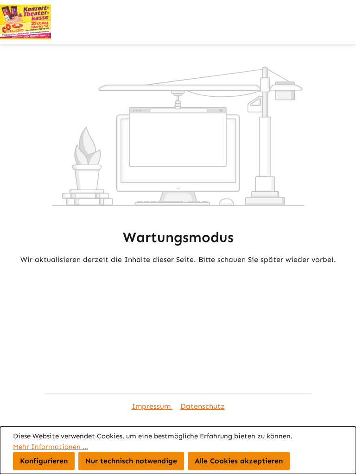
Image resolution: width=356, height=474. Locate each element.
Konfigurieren (44, 460)
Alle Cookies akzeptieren (239, 460)
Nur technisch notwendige (131, 460)
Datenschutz (202, 406)
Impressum (152, 406)
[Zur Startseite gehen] (178, 22)
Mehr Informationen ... (50, 447)
